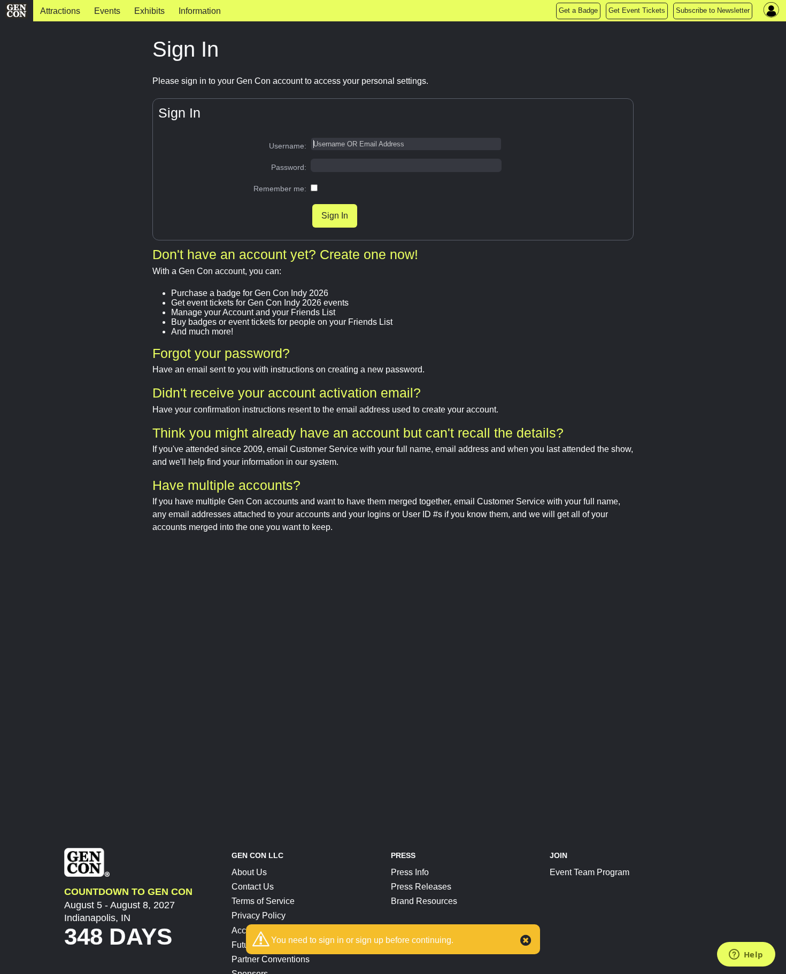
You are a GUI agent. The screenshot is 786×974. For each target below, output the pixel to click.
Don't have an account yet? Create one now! (285, 254)
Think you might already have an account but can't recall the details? (358, 432)
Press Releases (421, 886)
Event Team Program (589, 872)
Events (107, 10)
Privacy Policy (259, 915)
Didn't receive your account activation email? (286, 392)
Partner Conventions (271, 959)
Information (200, 10)
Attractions (60, 10)
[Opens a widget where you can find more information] (745, 955)
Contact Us (253, 886)
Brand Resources (424, 901)
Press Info (410, 872)
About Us (249, 872)
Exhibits (149, 10)
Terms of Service (263, 901)
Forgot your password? (221, 353)
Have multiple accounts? (226, 485)
